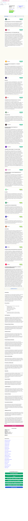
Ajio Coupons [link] (6, 463)
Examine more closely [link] (14, 487)
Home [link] (1, 2)
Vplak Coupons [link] (6, 467)
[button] (14, 473)
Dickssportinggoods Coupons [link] (8, 459)
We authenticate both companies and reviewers (14, 482)
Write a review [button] (14, 425)
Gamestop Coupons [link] (7, 448)
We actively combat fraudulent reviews (14, 478)
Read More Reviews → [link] (14, 288)
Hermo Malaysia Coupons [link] (8, 456)
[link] (5, 7)
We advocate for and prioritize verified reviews (14, 476)
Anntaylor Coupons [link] (7, 444)
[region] (14, 53)
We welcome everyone (14, 473)
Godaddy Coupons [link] (7, 445)
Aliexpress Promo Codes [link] (7, 440)
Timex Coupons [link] (6, 452)
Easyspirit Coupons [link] (7, 466)
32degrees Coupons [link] (7, 455)
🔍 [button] (26, 0)
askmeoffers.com (5, 0)
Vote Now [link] (12, 9)
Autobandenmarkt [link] (4, 2)
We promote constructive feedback (14, 480)
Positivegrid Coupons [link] (7, 441)
